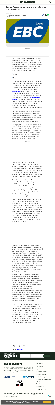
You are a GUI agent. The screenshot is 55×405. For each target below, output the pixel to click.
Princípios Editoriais (41, 374)
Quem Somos (39, 366)
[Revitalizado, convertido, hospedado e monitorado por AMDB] (49, 396)
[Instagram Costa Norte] (43, 389)
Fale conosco (39, 363)
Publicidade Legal (40, 386)
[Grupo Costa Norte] (27, 377)
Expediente (39, 369)
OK (47, 402)
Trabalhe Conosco (40, 384)
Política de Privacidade (31, 401)
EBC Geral (19, 349)
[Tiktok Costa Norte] (46, 389)
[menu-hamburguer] (5, 2)
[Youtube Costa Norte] (41, 389)
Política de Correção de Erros (43, 377)
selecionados (16, 91)
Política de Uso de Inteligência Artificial (43, 380)
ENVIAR (47, 356)
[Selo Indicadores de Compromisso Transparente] (19, 383)
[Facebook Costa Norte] (37, 389)
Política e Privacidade (41, 371)
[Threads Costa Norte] (39, 389)
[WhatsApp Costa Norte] (48, 389)
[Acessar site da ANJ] (9, 376)
